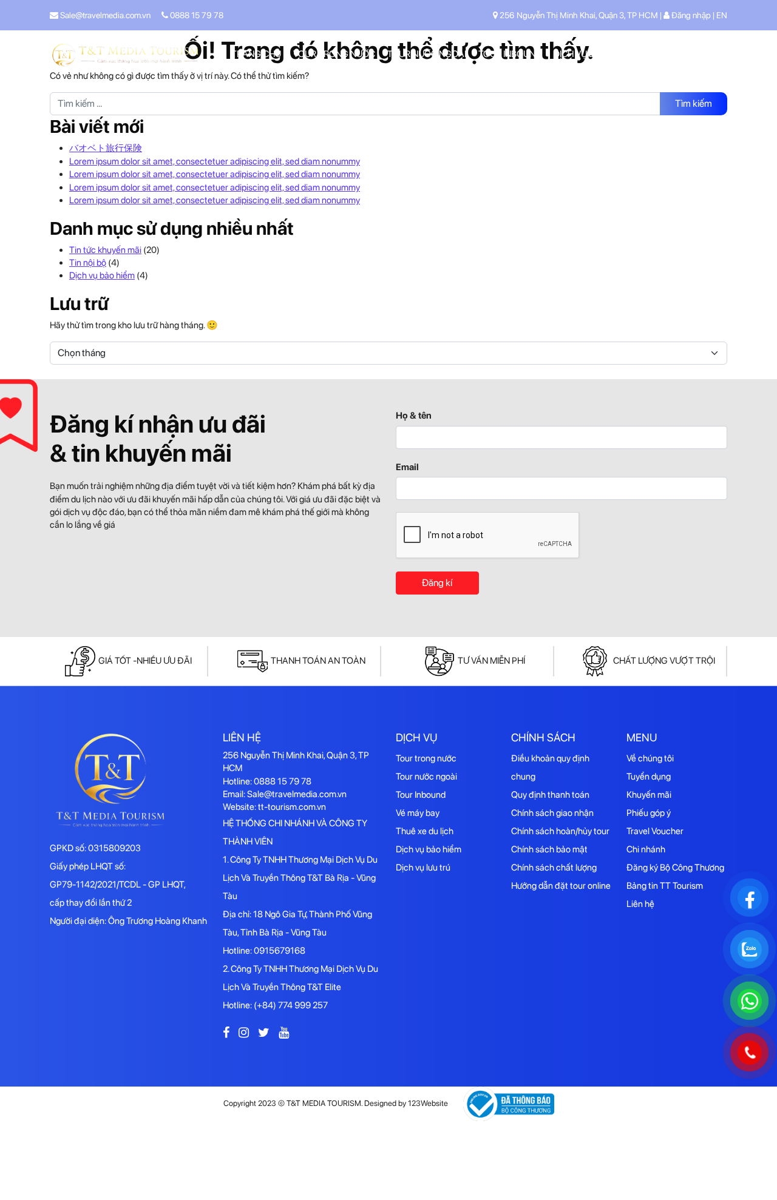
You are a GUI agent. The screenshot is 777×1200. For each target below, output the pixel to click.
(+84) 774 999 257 (291, 1005)
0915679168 (279, 950)
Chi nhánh (645, 849)
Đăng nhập (691, 15)
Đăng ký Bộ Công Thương (675, 867)
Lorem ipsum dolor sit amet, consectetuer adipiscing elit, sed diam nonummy (214, 161)
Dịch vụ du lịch (588, 54)
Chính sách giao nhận (552, 812)
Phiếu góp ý (648, 812)
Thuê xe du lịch (424, 831)
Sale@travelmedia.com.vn (104, 15)
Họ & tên (414, 415)
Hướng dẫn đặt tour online (561, 885)
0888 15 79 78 (195, 15)
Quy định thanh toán (550, 794)
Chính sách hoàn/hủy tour (560, 831)
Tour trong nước (334, 54)
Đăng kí (437, 582)
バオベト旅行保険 (105, 148)
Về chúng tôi (650, 758)
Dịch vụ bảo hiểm (102, 275)
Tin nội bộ (87, 262)
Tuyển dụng (648, 776)
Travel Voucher (655, 831)
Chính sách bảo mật (549, 849)
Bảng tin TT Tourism (664, 885)
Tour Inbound (509, 54)
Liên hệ (712, 54)
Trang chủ (256, 54)
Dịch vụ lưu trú (423, 867)
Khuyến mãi (659, 54)
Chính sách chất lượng (554, 867)
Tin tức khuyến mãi (105, 249)
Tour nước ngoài (426, 54)
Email (407, 467)
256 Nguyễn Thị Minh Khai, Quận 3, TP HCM (579, 15)
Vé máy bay (417, 812)
